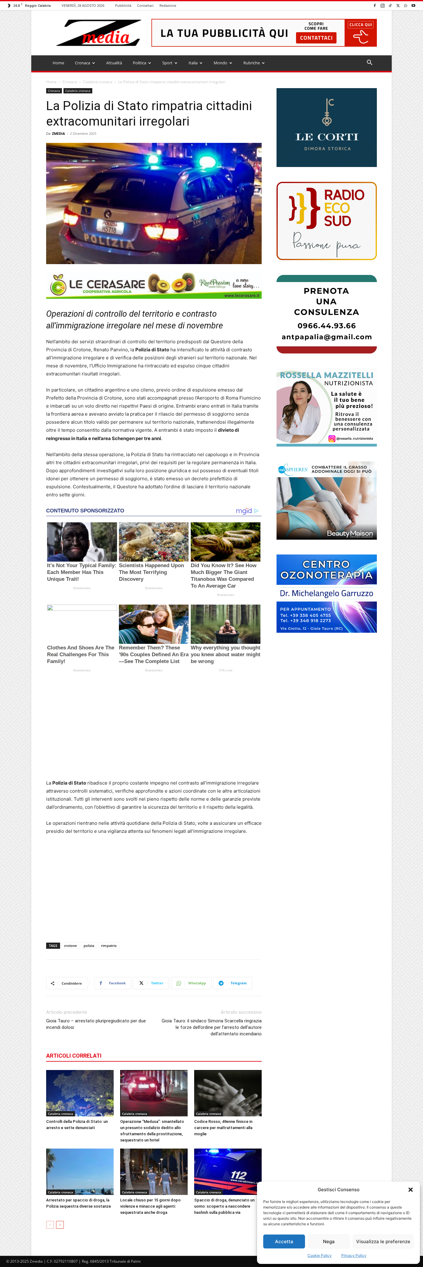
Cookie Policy (319, 1255)
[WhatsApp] (405, 5)
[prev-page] (50, 1225)
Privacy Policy (353, 1255)
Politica (139, 63)
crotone (70, 945)
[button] (411, 1190)
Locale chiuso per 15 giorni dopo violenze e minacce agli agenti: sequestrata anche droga (150, 1206)
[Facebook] (374, 5)
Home (58, 63)
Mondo (220, 63)
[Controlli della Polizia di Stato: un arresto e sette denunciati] (80, 1093)
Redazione (167, 5)
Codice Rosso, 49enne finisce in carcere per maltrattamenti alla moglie (223, 1127)
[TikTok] (390, 5)
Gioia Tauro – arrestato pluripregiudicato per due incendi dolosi (96, 1024)
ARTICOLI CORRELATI (74, 1055)
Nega (329, 1241)
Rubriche (251, 63)
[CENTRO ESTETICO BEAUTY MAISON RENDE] (327, 500)
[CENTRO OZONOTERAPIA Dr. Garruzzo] (327, 593)
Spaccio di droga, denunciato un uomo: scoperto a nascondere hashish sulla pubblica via (224, 1206)
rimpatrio (109, 945)
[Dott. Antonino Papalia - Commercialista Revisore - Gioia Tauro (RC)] (327, 314)
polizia (89, 945)
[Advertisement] (154, 728)
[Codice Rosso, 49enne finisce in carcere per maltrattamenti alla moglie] (228, 1093)
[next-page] (60, 1225)
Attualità (114, 63)
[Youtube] (413, 5)
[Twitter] (398, 5)
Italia (193, 63)
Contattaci (145, 5)
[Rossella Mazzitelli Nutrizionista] (327, 407)
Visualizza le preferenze (383, 1241)
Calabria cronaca (97, 81)
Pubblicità (123, 5)
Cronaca (82, 63)
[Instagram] (382, 5)
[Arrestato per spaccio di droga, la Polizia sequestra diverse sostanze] (80, 1172)
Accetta (284, 1241)
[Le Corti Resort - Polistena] (327, 127)
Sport (167, 63)
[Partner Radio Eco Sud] (327, 221)
